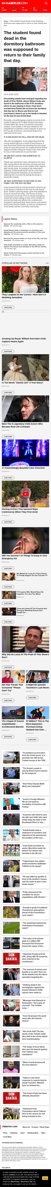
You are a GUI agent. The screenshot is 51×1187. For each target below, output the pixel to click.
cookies (12, 1175)
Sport (23, 1133)
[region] (25, 1178)
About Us (26, 1127)
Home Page (44, 1127)
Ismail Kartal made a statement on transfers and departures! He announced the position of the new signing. (24, 232)
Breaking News (33, 1133)
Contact (35, 1127)
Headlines (14, 1133)
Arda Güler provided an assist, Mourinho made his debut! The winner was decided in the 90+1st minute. (25, 246)
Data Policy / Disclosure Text (22, 1181)
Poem (5, 1133)
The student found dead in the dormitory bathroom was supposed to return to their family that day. (25, 23)
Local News (7, 1137)
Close (45, 1178)
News (43, 1133)
